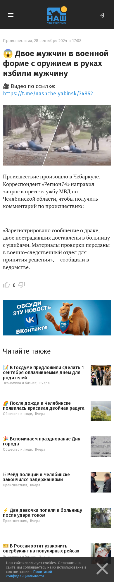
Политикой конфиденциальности (29, 573)
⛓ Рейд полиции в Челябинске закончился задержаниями (36, 477)
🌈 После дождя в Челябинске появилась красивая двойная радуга (43, 406)
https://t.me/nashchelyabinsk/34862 (48, 93)
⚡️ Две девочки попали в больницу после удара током (42, 513)
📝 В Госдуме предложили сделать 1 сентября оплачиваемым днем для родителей (43, 372)
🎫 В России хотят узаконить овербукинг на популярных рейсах (41, 548)
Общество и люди (17, 414)
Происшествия (17, 41)
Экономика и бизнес (20, 383)
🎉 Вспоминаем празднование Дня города (41, 441)
